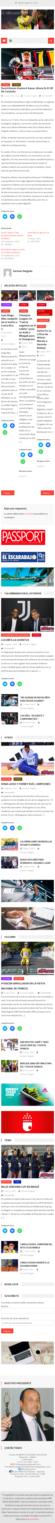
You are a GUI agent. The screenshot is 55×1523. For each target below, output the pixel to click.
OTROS (16, 84)
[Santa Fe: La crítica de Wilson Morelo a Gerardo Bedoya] (45, 295)
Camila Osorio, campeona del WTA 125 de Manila (36, 1246)
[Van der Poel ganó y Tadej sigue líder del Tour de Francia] (9, 1045)
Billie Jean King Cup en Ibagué (20, 1187)
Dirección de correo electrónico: (15, 1318)
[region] (27, 20)
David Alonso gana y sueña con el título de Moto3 (13, 251)
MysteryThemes (32, 1519)
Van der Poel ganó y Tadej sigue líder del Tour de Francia (34, 1045)
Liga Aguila (43, 320)
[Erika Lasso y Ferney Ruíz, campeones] (27, 759)
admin (24, 346)
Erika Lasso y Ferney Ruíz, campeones (25, 784)
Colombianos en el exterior (22, 593)
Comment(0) (47, 95)
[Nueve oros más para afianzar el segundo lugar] (9, 862)
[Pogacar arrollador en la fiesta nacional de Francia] (27, 958)
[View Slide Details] (27, 20)
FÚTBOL (24, 304)
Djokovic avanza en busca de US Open (9, 493)
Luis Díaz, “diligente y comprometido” (32, 717)
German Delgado (30, 95)
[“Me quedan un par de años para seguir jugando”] (9, 700)
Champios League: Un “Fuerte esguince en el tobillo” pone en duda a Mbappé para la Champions (27, 327)
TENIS (7, 1140)
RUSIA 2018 (11, 1284)
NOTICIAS (6, 779)
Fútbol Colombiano (44, 313)
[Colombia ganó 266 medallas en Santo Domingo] (9, 844)
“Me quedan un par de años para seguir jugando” (35, 699)
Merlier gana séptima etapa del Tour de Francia (35, 1065)
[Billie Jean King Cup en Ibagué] (27, 1161)
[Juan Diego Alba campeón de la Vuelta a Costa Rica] (9, 295)
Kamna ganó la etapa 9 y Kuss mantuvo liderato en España (48, 493)
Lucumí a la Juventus (15, 640)
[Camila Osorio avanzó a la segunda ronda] (9, 1265)
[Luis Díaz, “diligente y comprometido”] (9, 718)
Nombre (4, 1306)
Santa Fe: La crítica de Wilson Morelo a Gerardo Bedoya (44, 339)
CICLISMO (6, 304)
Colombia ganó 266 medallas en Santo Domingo (36, 843)
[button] (27, 64)
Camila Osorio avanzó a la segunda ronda (34, 1264)
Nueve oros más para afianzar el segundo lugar (35, 861)
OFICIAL (6, 84)
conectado (28, 513)
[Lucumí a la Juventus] (27, 614)
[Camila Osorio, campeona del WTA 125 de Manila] (9, 1247)
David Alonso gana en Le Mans (38, 234)
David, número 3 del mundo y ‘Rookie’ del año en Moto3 (12, 235)
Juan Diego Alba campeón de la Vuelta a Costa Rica (9, 320)
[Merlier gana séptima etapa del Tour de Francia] (9, 1066)
